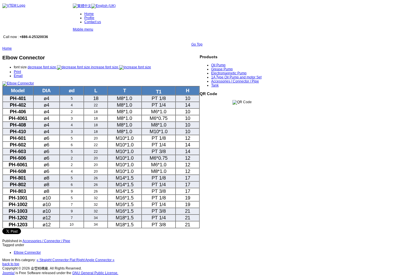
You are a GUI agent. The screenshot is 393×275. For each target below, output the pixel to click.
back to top (10, 264)
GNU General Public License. (95, 273)
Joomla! (8, 273)
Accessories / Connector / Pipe (46, 241)
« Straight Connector (53, 260)
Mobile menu (83, 29)
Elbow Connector (27, 252)
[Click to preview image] (18, 83)
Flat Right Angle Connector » (92, 260)
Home (7, 48)
